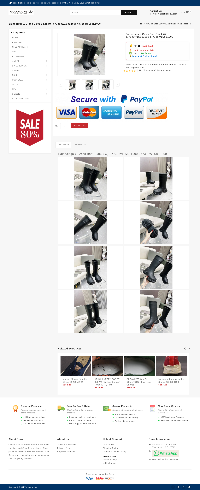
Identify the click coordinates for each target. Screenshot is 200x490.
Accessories (18, 56)
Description (63, 145)
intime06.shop (110, 460)
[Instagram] (184, 487)
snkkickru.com (110, 463)
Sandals (16, 94)
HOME (15, 38)
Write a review (164, 70)
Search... (129, 12)
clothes (16, 70)
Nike (14, 52)
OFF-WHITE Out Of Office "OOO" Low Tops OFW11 (139, 382)
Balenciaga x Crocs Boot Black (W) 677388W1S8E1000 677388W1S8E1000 (112, 153)
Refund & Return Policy (114, 452)
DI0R (14, 75)
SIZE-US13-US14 (20, 99)
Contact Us (108, 445)
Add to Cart (79, 125)
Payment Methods (66, 452)
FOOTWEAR (18, 80)
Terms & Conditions (67, 445)
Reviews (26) (80, 145)
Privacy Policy (64, 448)
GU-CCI (16, 84)
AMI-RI (15, 61)
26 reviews (148, 70)
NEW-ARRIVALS (20, 47)
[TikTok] (189, 487)
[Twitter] (178, 487)
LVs (14, 89)
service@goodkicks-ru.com (165, 459)
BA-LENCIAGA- (19, 66)
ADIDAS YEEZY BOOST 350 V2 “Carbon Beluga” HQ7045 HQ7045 (107, 382)
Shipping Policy (110, 448)
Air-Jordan (17, 42)
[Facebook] (173, 487)
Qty (57, 126)
